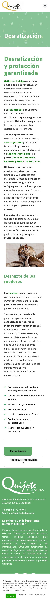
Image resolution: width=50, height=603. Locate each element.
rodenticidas (15, 109)
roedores (13, 293)
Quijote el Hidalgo (14, 81)
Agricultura (24, 153)
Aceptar (10, 596)
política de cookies (18, 590)
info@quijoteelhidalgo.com (21, 513)
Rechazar (22, 595)
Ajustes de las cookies (37, 595)
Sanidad (12, 153)
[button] (45, 6)
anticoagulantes (13, 142)
